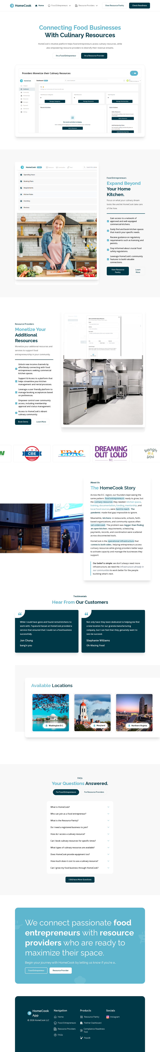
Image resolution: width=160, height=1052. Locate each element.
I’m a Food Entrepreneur (66, 56)
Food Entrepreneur (36, 970)
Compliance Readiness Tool (94, 1030)
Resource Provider (60, 970)
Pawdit (87, 1038)
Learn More (138, 271)
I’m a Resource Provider (94, 56)
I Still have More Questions (80, 880)
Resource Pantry (91, 1017)
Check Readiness (139, 6)
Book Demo (23, 422)
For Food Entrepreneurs (66, 792)
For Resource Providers (94, 792)
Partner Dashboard (92, 1023)
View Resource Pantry (114, 6)
